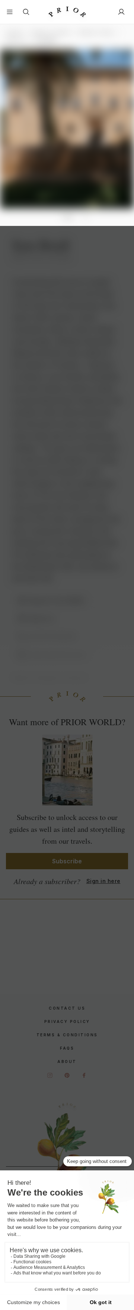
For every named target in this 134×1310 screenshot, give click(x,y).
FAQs (67, 1048)
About (67, 1061)
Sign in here (103, 881)
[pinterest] (67, 1075)
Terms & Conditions (67, 1035)
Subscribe (67, 861)
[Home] (67, 12)
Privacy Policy (67, 1021)
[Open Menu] (9, 12)
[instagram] (49, 1075)
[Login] (121, 12)
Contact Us (67, 1008)
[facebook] (84, 1075)
